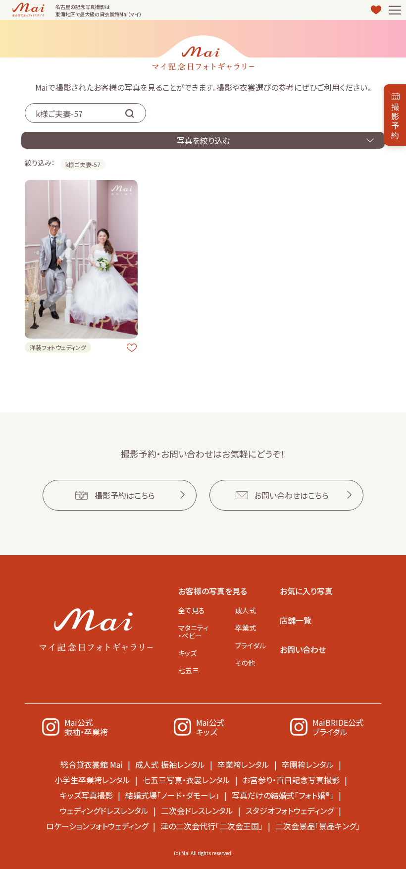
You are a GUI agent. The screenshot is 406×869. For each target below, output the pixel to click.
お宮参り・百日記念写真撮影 (291, 780)
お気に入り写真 (306, 591)
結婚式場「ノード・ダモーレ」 (172, 795)
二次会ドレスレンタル (197, 810)
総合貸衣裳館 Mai (91, 764)
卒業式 (245, 628)
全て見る (191, 610)
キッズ (187, 653)
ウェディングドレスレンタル (104, 810)
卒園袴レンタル (308, 764)
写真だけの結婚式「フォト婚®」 (283, 795)
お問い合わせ (303, 649)
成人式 (245, 610)
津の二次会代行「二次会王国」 (211, 826)
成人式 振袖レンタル (170, 764)
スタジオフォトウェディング (290, 810)
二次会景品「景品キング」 (317, 826)
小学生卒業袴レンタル (92, 780)
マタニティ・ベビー (193, 631)
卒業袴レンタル (243, 764)
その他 (245, 663)
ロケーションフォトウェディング (97, 826)
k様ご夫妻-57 (83, 164)
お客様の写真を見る (212, 591)
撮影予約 (395, 121)
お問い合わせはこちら (291, 495)
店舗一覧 (295, 620)
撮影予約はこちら (125, 495)
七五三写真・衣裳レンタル (186, 780)
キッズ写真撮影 (86, 795)
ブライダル (250, 645)
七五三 (188, 670)
